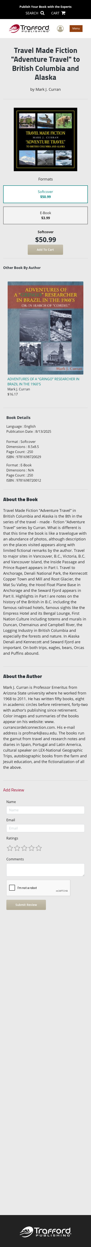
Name (11, 801)
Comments (15, 859)
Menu (76, 28)
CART (55, 13)
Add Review (13, 789)
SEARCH (32, 13)
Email (10, 820)
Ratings (12, 838)
